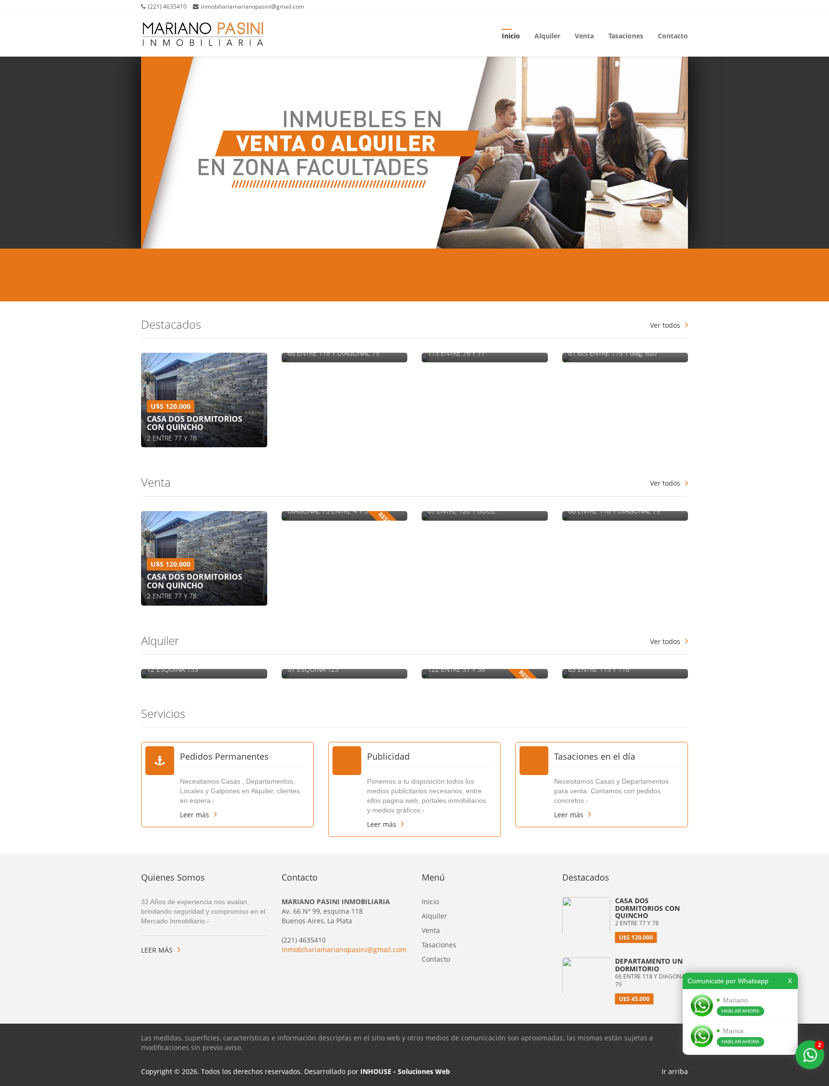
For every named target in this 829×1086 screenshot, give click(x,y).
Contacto (673, 35)
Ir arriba (675, 1071)
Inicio (511, 35)
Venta (584, 35)
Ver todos (665, 325)
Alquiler (547, 35)
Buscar (649, 275)
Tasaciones (625, 35)
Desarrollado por (377, 1071)
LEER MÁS (157, 950)
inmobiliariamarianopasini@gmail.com (344, 949)
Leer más (194, 814)
